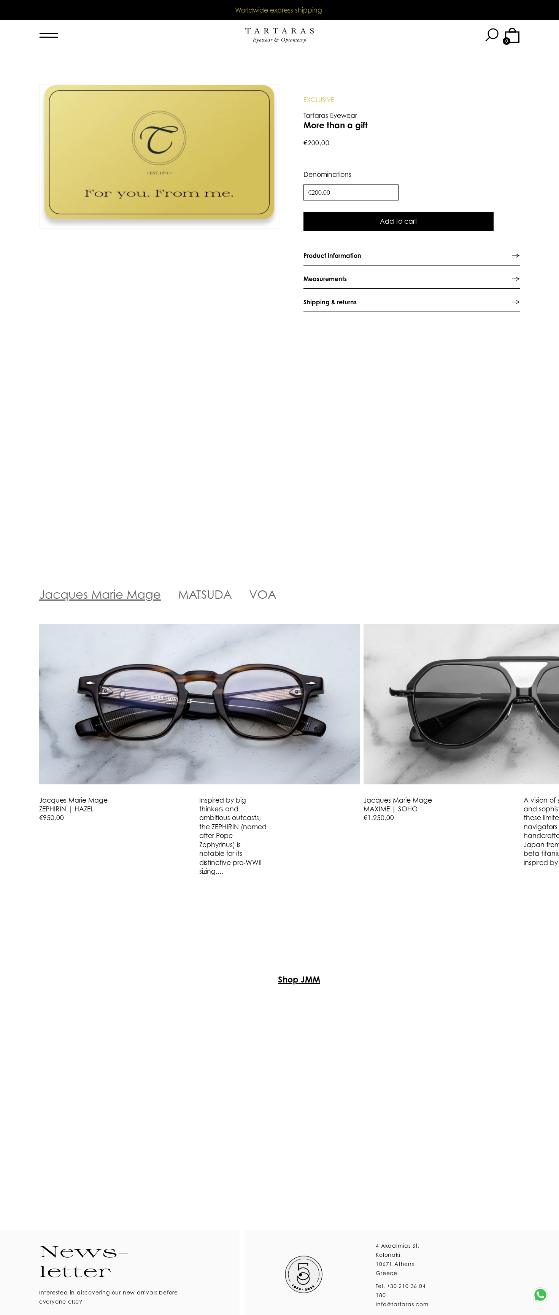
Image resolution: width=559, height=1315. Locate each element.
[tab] (411, 256)
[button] (491, 35)
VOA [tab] (262, 594)
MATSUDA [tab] (205, 594)
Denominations (327, 174)
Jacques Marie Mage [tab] (100, 594)
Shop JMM (299, 979)
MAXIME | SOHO (391, 809)
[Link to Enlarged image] (159, 156)
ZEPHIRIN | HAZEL (66, 809)
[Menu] (73, 35)
